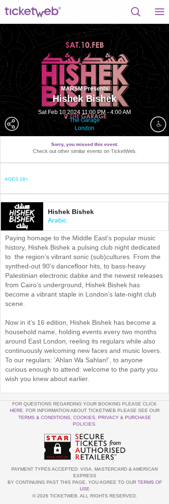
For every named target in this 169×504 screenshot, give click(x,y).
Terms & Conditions (44, 417)
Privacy (108, 417)
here (16, 410)
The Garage (84, 120)
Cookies (84, 417)
